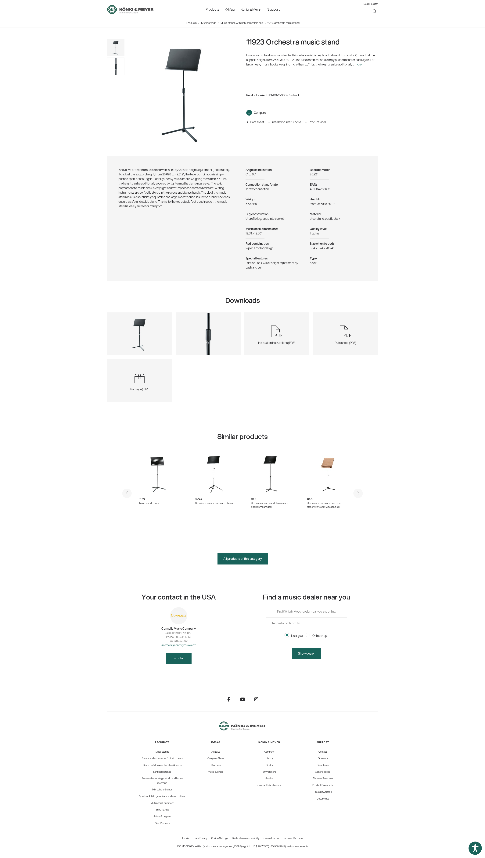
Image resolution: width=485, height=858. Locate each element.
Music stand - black (149, 503)
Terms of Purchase (293, 838)
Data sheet (257, 122)
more (358, 64)
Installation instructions (286, 122)
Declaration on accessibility (245, 838)
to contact (179, 658)
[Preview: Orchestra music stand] (115, 66)
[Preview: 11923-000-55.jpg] (115, 47)
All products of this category (242, 558)
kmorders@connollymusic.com (178, 645)
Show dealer (306, 653)
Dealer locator (371, 3)
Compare (260, 112)
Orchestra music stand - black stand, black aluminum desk (270, 504)
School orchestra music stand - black (214, 503)
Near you (297, 635)
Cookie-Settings (219, 838)
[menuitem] (212, 9)
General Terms (271, 838)
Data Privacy (200, 838)
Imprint (186, 838)
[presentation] (127, 493)
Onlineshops (320, 635)
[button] (228, 533)
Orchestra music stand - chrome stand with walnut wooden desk (323, 504)
